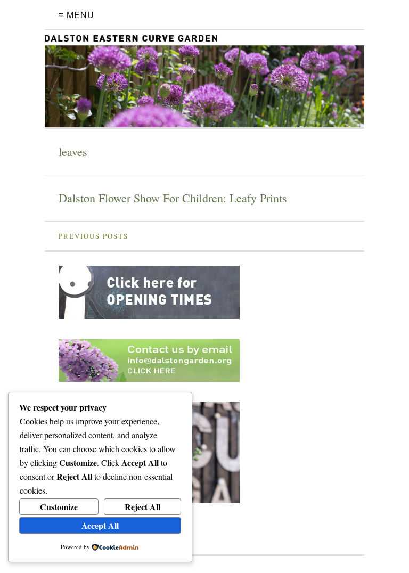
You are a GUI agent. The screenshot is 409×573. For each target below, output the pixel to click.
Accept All (100, 525)
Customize (59, 507)
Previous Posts (93, 236)
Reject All (142, 507)
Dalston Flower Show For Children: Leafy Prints (173, 198)
